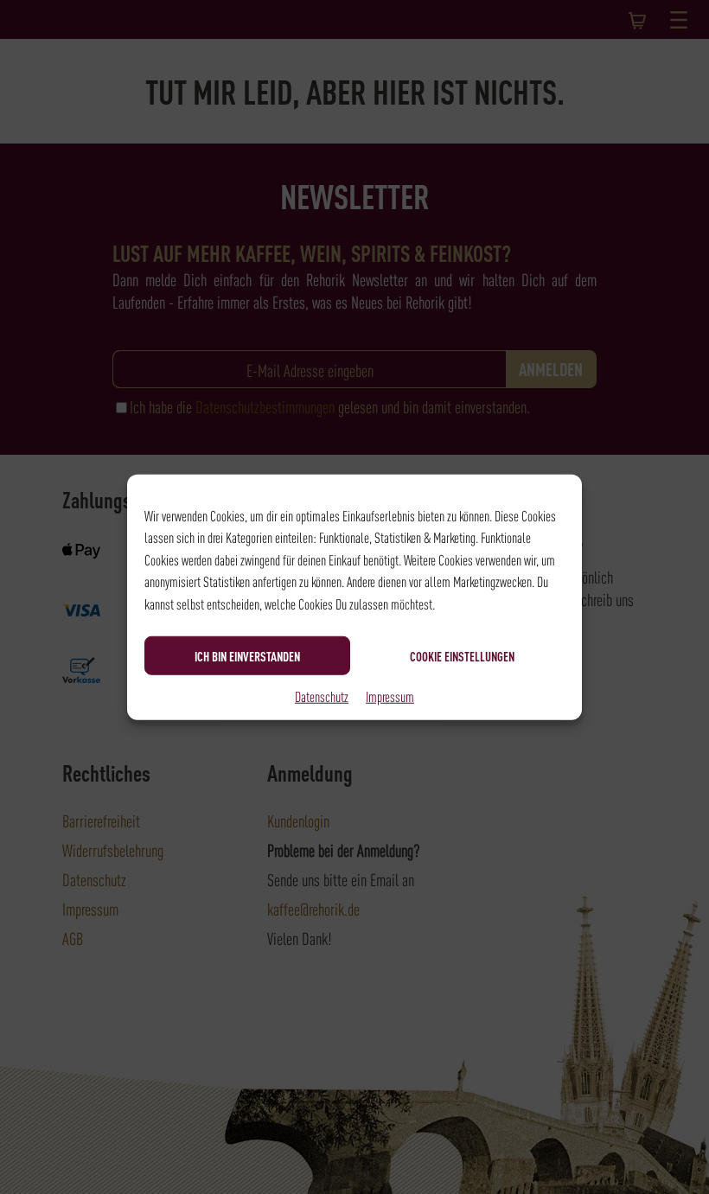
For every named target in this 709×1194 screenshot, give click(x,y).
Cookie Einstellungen (462, 655)
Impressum (390, 696)
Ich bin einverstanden (247, 655)
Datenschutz (321, 696)
